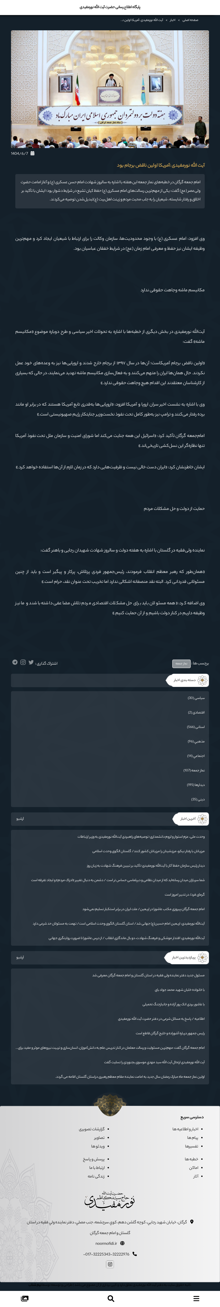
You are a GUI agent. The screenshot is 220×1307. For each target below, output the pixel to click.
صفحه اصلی (190, 20)
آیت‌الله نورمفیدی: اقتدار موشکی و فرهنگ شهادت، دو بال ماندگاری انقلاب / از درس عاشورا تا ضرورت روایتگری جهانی (127, 938)
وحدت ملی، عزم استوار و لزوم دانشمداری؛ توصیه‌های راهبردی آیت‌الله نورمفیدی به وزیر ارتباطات (141, 837)
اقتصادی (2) (196, 713)
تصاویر (99, 1138)
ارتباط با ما (97, 1168)
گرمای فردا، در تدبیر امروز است (185, 895)
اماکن (193, 1168)
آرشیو (20, 819)
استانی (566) (196, 727)
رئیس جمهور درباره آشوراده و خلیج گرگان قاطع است (170, 1033)
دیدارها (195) (196, 785)
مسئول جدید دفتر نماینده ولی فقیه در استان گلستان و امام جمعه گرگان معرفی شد (148, 975)
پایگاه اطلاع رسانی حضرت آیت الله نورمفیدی (110, 7)
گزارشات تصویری (92, 1129)
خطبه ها (191, 1160)
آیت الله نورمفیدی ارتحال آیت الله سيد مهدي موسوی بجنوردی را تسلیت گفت (154, 1062)
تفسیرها (191, 1147)
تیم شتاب (35, 1285)
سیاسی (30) (196, 698)
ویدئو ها (98, 1147)
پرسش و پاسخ (94, 1160)
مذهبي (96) (196, 742)
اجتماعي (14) (196, 756)
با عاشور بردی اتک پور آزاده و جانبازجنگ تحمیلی (173, 1004)
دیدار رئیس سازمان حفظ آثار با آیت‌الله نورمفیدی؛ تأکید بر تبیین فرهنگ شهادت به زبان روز (146, 866)
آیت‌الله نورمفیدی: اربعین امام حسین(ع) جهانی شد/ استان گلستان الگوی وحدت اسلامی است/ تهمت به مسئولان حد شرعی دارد (119, 924)
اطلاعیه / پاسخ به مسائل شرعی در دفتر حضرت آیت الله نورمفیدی (161, 1019)
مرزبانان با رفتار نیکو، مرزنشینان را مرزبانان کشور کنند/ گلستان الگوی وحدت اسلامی (148, 851)
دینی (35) (198, 799)
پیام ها (192, 1138)
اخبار (172, 20)
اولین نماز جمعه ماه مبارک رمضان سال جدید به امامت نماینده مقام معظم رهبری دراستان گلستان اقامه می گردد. (130, 1077)
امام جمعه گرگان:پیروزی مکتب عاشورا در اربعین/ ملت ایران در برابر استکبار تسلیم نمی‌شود (143, 909)
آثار (196, 1177)
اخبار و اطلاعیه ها (185, 1129)
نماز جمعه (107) (194, 771)
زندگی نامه (96, 1177)
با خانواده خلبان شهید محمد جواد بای (180, 990)
